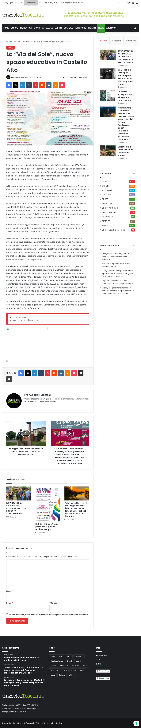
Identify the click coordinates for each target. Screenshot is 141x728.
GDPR (98, 664)
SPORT (37, 28)
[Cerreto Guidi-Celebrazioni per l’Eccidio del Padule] (108, 150)
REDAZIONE (101, 655)
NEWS (101, 28)
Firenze (53, 666)
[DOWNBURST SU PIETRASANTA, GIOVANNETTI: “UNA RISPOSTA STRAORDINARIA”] (18, 493)
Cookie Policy (104, 678)
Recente (103, 40)
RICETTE (92, 28)
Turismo (62, 675)
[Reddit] (42, 85)
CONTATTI (100, 660)
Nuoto (73, 670)
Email (9, 603)
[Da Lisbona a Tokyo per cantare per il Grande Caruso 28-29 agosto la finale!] (108, 73)
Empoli (69, 661)
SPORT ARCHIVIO (110, 208)
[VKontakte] (48, 85)
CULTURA (68, 28)
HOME (6, 28)
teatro (53, 675)
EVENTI (58, 28)
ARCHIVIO (111, 28)
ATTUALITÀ (47, 28)
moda (85, 666)
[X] (15, 85)
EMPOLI (14, 28)
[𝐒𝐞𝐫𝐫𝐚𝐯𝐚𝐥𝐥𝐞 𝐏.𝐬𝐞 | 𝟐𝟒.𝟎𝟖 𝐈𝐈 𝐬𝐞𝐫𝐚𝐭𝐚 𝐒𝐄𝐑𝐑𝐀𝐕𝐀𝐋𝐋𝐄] (108, 111)
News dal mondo (109, 245)
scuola (82, 670)
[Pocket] (62, 85)
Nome (9, 591)
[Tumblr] (29, 85)
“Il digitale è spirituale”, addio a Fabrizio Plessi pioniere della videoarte (115, 256)
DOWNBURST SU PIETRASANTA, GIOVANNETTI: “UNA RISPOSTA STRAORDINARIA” (16, 508)
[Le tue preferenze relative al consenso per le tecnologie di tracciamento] (136, 723)
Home (11, 42)
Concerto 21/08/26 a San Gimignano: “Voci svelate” (125, 96)
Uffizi (71, 675)
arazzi (53, 656)
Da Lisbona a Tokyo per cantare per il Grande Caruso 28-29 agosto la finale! (126, 77)
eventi (78, 661)
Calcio (68, 656)
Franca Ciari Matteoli (19, 77)
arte (60, 656)
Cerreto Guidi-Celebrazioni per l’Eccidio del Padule (126, 151)
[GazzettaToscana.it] (23, 14)
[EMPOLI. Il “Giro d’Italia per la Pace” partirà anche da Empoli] (47, 503)
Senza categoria (109, 212)
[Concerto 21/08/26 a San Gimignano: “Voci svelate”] (108, 95)
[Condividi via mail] (80, 373)
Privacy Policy (104, 671)
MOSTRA (54, 670)
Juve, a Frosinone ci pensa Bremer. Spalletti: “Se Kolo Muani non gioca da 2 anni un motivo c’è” (117, 273)
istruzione (75, 666)
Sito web (53, 603)
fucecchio (64, 666)
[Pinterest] (35, 85)
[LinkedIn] (22, 85)
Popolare (116, 40)
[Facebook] (9, 85)
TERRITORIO (80, 28)
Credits (58, 723)
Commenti (131, 40)
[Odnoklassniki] (55, 85)
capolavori (79, 656)
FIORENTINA (26, 28)
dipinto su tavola (57, 661)
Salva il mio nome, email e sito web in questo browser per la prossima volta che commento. (49, 614)
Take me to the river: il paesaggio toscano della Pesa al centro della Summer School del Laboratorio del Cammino (75, 509)
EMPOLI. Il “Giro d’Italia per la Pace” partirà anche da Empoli (46, 527)
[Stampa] (9, 379)
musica (64, 670)
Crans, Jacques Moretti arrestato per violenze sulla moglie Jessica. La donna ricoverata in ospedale (118, 291)
